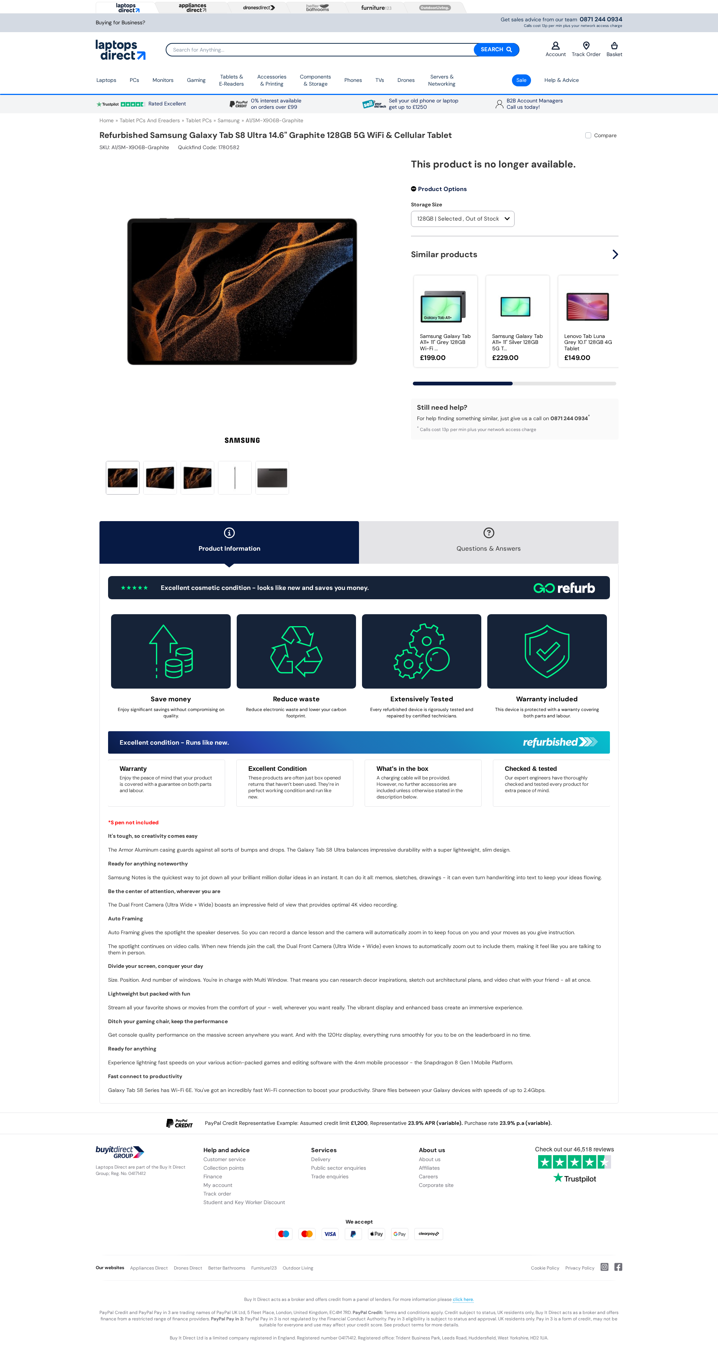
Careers (428, 1176)
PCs (134, 80)
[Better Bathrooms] (316, 7)
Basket (614, 54)
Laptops (106, 80)
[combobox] (342, 50)
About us (430, 1159)
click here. (463, 1299)
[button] (380, 287)
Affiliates (429, 1167)
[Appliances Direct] (192, 7)
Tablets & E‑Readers (231, 80)
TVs (379, 80)
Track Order (586, 54)
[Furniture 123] (375, 7)
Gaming (196, 80)
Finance (212, 1176)
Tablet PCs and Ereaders (150, 120)
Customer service (224, 1159)
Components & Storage (315, 80)
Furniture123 (264, 1268)
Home (106, 120)
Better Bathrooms (226, 1268)
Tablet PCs (199, 120)
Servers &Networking (441, 80)
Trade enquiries (330, 1176)
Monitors (163, 80)
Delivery (321, 1159)
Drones (406, 80)
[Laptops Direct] (126, 7)
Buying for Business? (120, 22)
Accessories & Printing (271, 80)
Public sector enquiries (338, 1167)
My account (217, 1185)
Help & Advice (561, 80)
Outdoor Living (298, 1268)
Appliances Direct (149, 1268)
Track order (217, 1193)
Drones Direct (188, 1268)
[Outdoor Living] (433, 8)
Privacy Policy (580, 1268)
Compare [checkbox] (605, 135)
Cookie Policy (545, 1268)
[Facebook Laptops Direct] (615, 1270)
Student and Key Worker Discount (244, 1202)
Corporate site (436, 1185)
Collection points (223, 1167)
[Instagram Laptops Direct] (601, 1270)
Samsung (229, 120)
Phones (353, 80)
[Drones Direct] (257, 7)
